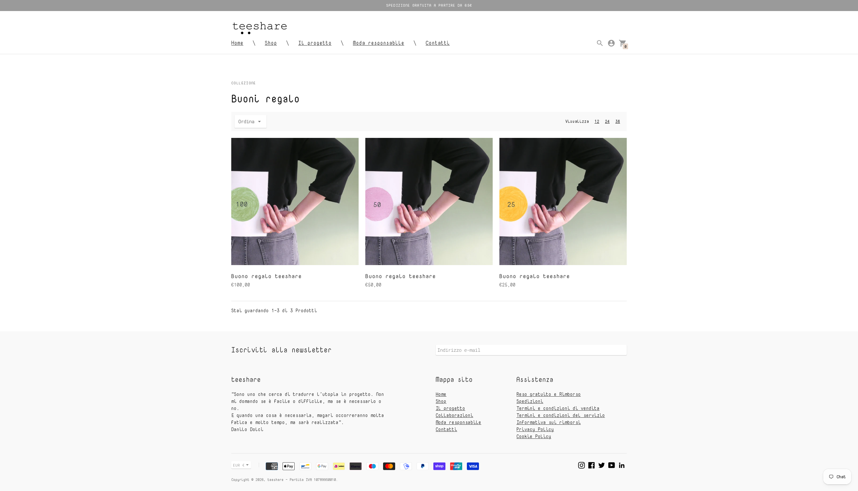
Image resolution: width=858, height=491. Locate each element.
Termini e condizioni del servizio (560, 415)
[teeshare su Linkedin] (621, 464)
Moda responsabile (378, 43)
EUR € (239, 465)
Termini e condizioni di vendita (558, 408)
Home (237, 43)
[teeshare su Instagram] (581, 464)
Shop (271, 43)
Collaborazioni (454, 415)
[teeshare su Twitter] (601, 464)
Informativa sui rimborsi (548, 422)
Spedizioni (529, 401)
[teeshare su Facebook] (591, 464)
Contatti (438, 43)
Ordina (246, 121)
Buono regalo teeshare (266, 276)
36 (617, 121)
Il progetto (314, 43)
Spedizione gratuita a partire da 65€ (429, 5)
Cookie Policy (533, 436)
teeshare (275, 479)
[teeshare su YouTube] (611, 464)
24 (607, 121)
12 (597, 121)
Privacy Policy (535, 429)
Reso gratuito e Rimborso (548, 394)
